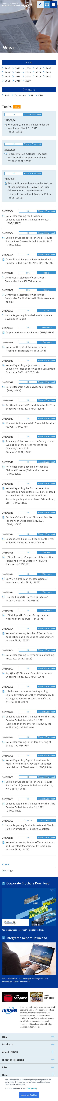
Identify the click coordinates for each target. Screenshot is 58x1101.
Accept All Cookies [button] (29, 1095)
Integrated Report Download (26, 938)
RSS (17, 106)
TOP (4, 870)
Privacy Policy (31, 1088)
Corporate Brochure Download (28, 883)
